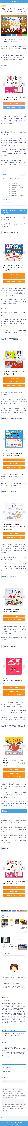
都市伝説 (11, 1108)
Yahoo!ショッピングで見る (14, 107)
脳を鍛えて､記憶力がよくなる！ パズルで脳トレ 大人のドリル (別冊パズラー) (14, 763)
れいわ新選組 (20, 1089)
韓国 (6, 1110)
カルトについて (6, 1045)
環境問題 (4, 1106)
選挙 (7, 1108)
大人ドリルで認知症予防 (13, 185)
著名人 (21, 1106)
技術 (23, 1099)
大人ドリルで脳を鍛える (13, 183)
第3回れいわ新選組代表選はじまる (11, 1047)
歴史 (6, 1104)
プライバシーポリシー (10, 1122)
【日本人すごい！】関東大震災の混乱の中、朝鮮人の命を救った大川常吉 (13, 1034)
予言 (13, 1095)
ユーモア (4, 904)
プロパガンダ (5, 1093)
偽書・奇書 (17, 1095)
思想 (12, 1099)
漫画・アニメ (23, 1104)
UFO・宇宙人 (5, 1089)
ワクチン (4, 1095)
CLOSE (22, 174)
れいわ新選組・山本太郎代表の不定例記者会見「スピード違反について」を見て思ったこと (13, 1053)
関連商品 (9, 202)
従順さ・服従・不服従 (6, 1099)
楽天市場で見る (14, 278)
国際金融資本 (23, 1095)
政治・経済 (5, 1102)
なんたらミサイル (7, 1057)
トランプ (14, 1091)
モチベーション (11, 1093)
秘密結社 (13, 1106)
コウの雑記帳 (14, 1)
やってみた (14, 1089)
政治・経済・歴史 (11, 1102)
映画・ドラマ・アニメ (19, 1102)
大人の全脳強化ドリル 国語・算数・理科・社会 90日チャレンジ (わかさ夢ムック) (13, 267)
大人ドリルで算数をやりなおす (15, 187)
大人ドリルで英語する (13, 193)
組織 (17, 1106)
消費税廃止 (17, 1104)
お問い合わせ (19, 1122)
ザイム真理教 (9, 1091)
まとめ (8, 200)
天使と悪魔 (8, 1097)
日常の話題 (4, 6)
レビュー (21, 1093)
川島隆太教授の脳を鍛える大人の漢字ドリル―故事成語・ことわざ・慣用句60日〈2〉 (14, 527)
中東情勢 (8, 1095)
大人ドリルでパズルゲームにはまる (15, 195)
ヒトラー (18, 1091)
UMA (10, 1089)
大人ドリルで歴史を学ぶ (13, 191)
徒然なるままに (14, 1097)
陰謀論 (22, 1108)
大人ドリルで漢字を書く (13, 189)
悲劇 (16, 1099)
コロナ (4, 1091)
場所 (3, 1097)
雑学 (3, 1110)
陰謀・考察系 (16, 1108)
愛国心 (19, 1099)
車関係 (4, 1108)
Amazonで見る (14, 103)
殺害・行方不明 (11, 1104)
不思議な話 (7, 1067)
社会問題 (8, 1106)
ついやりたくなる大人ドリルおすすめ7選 (15, 179)
